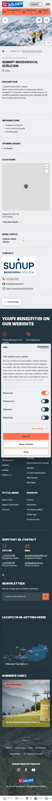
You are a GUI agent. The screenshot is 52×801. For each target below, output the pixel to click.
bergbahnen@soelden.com (36, 555)
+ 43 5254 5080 (8, 555)
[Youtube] (33, 769)
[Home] (3, 51)
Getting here (7, 460)
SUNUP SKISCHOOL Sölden (32, 51)
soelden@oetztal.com (34, 563)
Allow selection (26, 444)
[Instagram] (18, 769)
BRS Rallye (31, 483)
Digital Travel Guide (10, 505)
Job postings (14, 754)
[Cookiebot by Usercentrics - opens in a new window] (37, 347)
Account (5, 509)
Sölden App (31, 514)
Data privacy (20, 748)
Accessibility (41, 748)
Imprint (9, 748)
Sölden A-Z (15, 51)
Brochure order (33, 519)
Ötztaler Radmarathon (36, 473)
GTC (30, 748)
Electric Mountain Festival (38, 463)
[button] (26, 187)
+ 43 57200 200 (8, 563)
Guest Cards (7, 500)
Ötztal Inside (10, 492)
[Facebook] (26, 769)
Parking (5, 470)
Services (32, 492)
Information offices (35, 509)
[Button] (45, 596)
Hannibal (30, 468)
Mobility (5, 465)
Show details (38, 428)
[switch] (45, 401)
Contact (30, 500)
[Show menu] (47, 4)
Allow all (26, 436)
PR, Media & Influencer (33, 754)
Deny (26, 452)
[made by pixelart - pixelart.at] (26, 795)
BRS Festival (32, 478)
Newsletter (31, 505)
